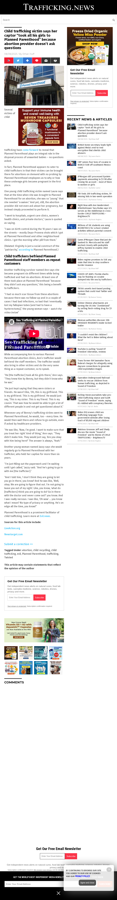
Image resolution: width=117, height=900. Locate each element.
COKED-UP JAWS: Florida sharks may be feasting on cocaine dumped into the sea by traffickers (95, 277)
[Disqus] (34, 725)
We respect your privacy (43, 870)
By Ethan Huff (94, 139)
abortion (27, 550)
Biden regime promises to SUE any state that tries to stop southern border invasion (94, 262)
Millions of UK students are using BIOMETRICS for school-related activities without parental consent (94, 228)
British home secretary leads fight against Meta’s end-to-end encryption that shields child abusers (94, 149)
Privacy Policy (82, 876)
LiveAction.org (12, 528)
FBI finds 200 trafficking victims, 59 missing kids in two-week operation (95, 195)
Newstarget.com (13, 534)
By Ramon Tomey (95, 200)
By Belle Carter (94, 188)
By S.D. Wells (93, 407)
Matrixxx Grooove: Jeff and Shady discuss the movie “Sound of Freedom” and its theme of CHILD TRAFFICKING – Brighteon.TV (94, 433)
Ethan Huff (28, 54)
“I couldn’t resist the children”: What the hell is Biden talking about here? (95, 337)
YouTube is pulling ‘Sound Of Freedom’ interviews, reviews (92, 350)
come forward (30, 150)
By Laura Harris (94, 156)
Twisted (8, 557)
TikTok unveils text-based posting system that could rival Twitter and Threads (95, 291)
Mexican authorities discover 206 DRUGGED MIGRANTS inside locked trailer (95, 323)
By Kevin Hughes (95, 220)
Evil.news (45, 516)
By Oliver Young (95, 314)
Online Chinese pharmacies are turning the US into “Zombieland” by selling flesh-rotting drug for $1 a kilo (95, 307)
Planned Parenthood (34, 553)
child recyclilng (41, 550)
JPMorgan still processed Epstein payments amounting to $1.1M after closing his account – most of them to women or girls (95, 180)
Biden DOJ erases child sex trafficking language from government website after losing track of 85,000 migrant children (94, 416)
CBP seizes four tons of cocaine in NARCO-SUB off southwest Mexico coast (94, 165)
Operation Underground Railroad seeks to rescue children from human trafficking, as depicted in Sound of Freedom (94, 382)
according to (26, 249)
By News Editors (95, 343)
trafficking (52, 553)
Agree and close (87, 882)
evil (19, 553)
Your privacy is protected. (16, 606)
